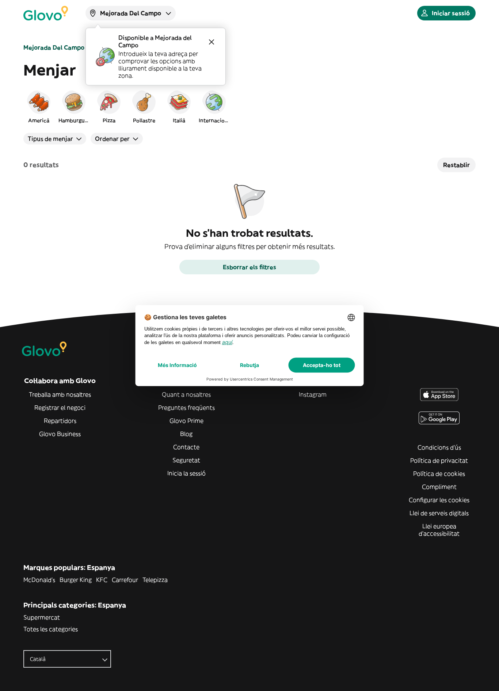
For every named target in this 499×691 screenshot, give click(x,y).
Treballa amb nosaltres (60, 394)
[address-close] (211, 42)
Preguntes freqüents (186, 407)
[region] (249, 106)
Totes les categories (50, 629)
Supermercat (41, 617)
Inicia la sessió (186, 473)
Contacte (186, 447)
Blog (186, 433)
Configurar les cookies (439, 499)
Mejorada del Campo (53, 47)
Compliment (439, 486)
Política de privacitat (439, 460)
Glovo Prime (186, 420)
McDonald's (39, 579)
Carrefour (125, 579)
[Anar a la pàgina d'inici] (45, 13)
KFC (101, 579)
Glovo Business (60, 433)
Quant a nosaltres (186, 394)
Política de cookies (439, 473)
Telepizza (155, 579)
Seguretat (186, 460)
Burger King (76, 579)
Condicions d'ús (439, 447)
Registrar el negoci (59, 407)
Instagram (313, 394)
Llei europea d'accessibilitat (439, 529)
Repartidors (60, 420)
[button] (38, 106)
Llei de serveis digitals (439, 513)
